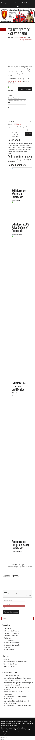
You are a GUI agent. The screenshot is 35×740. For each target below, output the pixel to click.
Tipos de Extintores (10, 664)
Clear (29, 79)
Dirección (11, 108)
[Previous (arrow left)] (1, 739)
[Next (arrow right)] (3, 739)
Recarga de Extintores (11, 643)
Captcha (18, 125)
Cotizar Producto (25, 89)
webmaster (23, 38)
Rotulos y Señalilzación (12, 645)
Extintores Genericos (11, 635)
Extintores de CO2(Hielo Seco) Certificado (17, 565)
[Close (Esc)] (1, 737)
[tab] (22, 133)
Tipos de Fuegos (9, 666)
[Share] (3, 737)
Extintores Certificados (11, 631)
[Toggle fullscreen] (4, 737)
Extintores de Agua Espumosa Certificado (19, 566)
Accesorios (7, 628)
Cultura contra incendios (12, 676)
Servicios (7, 647)
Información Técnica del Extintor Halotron (18, 705)
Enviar (28, 134)
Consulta (11, 121)
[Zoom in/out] (6, 737)
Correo (10, 95)
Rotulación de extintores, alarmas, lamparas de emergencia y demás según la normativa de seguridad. (18, 683)
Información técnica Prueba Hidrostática (17, 678)
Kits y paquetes (9, 640)
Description (15, 133)
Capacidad (11, 78)
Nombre (10, 90)
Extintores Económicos (11, 633)
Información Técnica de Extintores (15, 661)
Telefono (11, 103)
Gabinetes (7, 638)
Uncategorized (9, 650)
